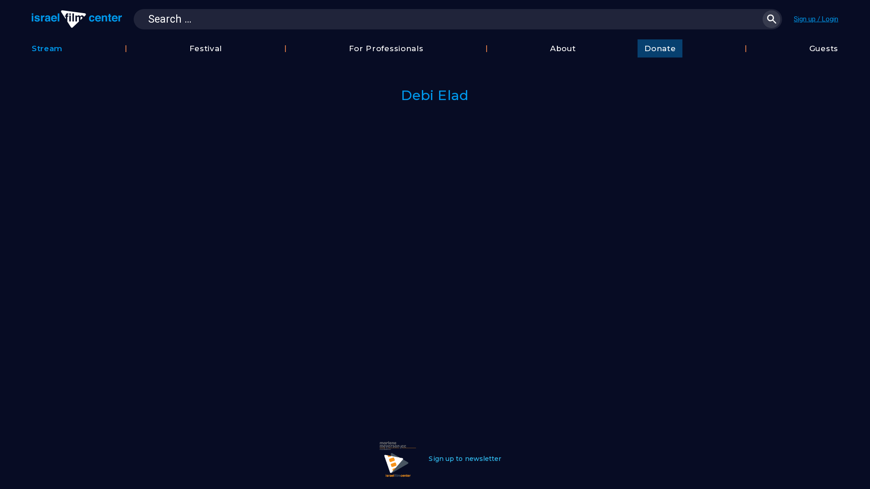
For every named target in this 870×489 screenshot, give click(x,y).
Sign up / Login (816, 19)
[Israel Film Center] (77, 19)
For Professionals (386, 48)
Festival (205, 48)
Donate (660, 48)
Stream (47, 48)
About (563, 48)
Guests (823, 48)
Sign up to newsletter (465, 459)
